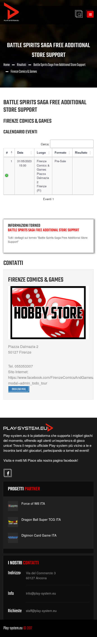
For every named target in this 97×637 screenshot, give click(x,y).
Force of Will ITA (33, 503)
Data (20, 152)
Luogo (41, 152)
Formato (60, 152)
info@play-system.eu (41, 593)
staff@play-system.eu (41, 610)
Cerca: (45, 144)
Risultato (81, 152)
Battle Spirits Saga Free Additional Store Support (59, 65)
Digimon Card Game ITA (38, 535)
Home (6, 65)
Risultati (21, 65)
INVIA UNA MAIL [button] (19, 389)
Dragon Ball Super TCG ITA (41, 519)
